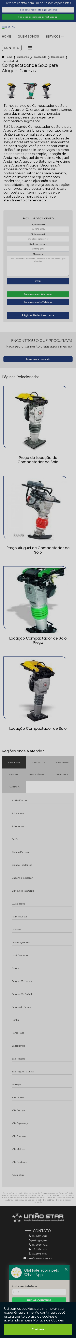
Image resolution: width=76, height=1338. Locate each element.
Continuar (38, 1329)
